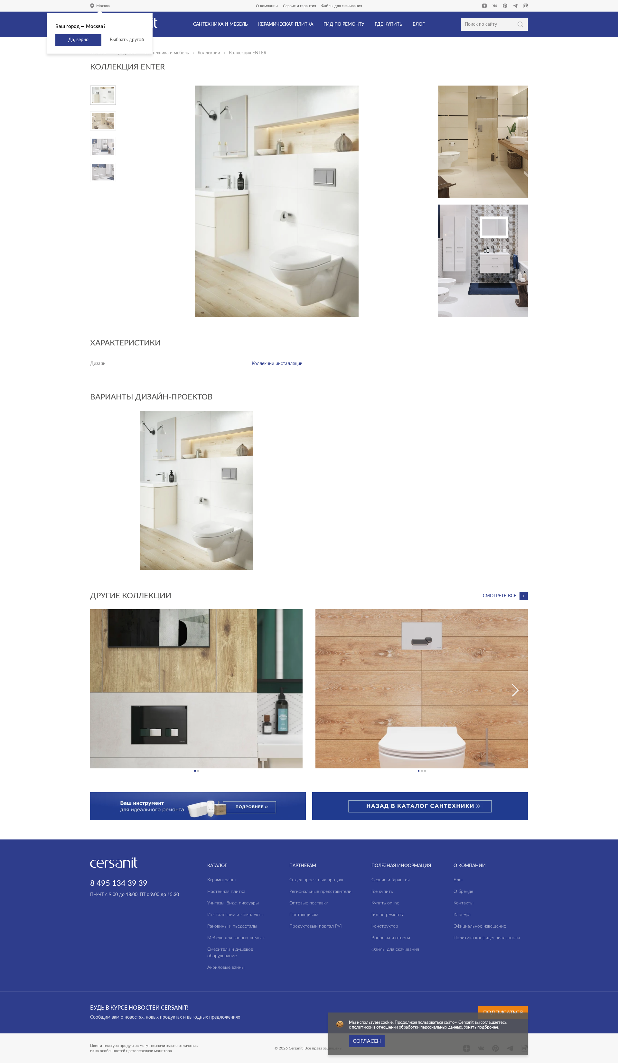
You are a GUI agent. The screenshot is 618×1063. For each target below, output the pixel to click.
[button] (195, 771)
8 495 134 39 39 (118, 883)
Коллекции (209, 53)
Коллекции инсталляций (277, 364)
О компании (267, 6)
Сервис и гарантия (299, 6)
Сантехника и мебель (167, 53)
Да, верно (78, 40)
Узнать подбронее (481, 1027)
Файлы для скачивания (341, 6)
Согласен (367, 1041)
